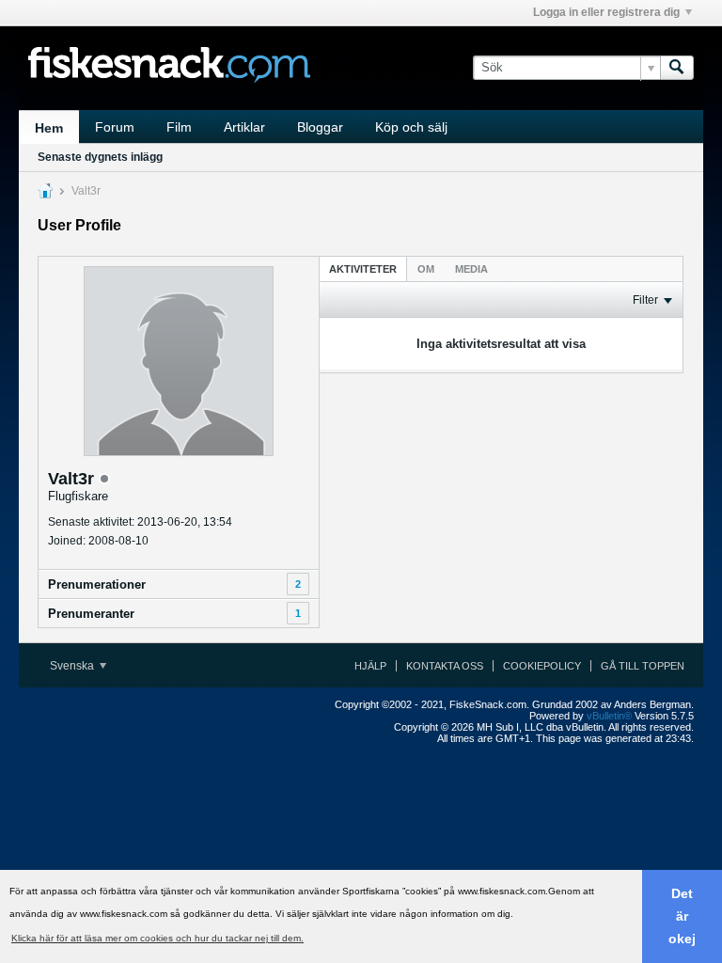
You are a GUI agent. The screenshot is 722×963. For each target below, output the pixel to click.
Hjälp (370, 665)
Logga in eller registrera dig (606, 12)
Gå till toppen (642, 665)
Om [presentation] (425, 269)
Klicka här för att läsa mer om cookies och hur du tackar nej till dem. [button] (157, 938)
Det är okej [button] (682, 916)
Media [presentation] (471, 269)
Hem (49, 127)
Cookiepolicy (542, 665)
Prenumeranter (91, 614)
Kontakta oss (444, 665)
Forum (114, 126)
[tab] (363, 268)
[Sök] (677, 67)
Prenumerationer (97, 584)
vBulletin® (609, 715)
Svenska (73, 665)
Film (179, 126)
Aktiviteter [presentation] (363, 269)
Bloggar (320, 126)
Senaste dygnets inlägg (100, 157)
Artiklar (244, 126)
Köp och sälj (411, 126)
